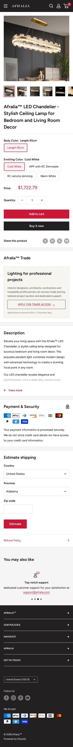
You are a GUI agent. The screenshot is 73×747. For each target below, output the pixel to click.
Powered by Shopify (15, 738)
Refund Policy (12, 540)
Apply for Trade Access (36, 304)
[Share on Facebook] (45, 240)
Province (9, 483)
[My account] (58, 6)
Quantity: (10, 200)
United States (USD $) (17, 679)
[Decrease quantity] (22, 200)
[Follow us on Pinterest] (20, 697)
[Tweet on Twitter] (59, 240)
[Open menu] (5, 5)
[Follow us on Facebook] (6, 697)
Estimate (15, 524)
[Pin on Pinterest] (52, 240)
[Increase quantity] (42, 200)
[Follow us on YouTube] (27, 697)
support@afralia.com (36, 592)
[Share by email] (66, 240)
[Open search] (51, 6)
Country (9, 465)
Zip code (9, 500)
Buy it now (36, 226)
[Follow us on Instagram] (13, 697)
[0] (66, 6)
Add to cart (36, 214)
